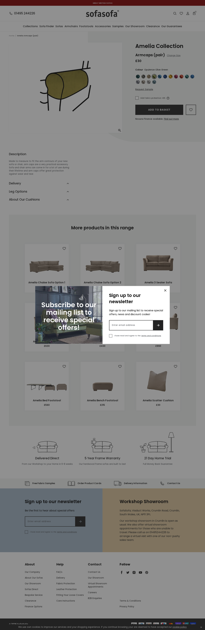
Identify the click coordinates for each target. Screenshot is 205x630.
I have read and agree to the (137, 335)
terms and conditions (151, 335)
